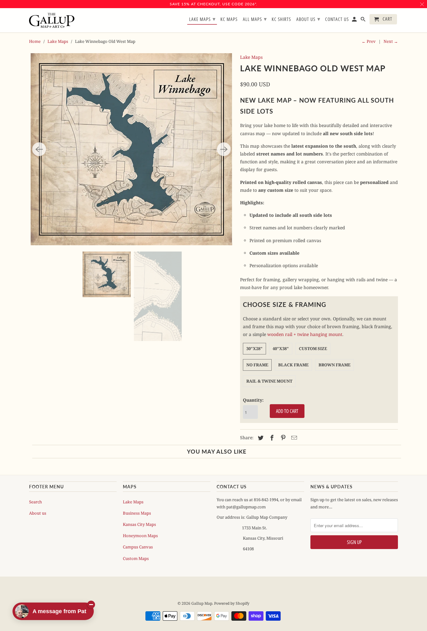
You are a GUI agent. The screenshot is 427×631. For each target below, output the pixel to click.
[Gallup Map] (51, 20)
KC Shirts (281, 19)
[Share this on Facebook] (271, 437)
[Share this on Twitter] (260, 437)
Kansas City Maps (139, 524)
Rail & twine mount (269, 381)
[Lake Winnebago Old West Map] (131, 149)
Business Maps (137, 513)
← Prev (369, 41)
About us (37, 513)
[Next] (224, 149)
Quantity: (253, 400)
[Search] (363, 20)
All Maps (255, 19)
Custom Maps (136, 558)
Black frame (293, 365)
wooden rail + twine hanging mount (304, 334)
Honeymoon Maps (140, 535)
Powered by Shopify (231, 603)
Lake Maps (58, 41)
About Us (308, 19)
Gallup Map (201, 603)
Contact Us (337, 19)
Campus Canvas (138, 547)
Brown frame (334, 365)
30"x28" (254, 348)
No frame (257, 365)
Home (35, 41)
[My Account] (355, 20)
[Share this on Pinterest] (282, 437)
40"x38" (281, 348)
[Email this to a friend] (293, 437)
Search (35, 502)
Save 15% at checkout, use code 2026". (213, 4)
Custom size (313, 348)
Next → (391, 41)
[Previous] (39, 149)
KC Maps (229, 19)
